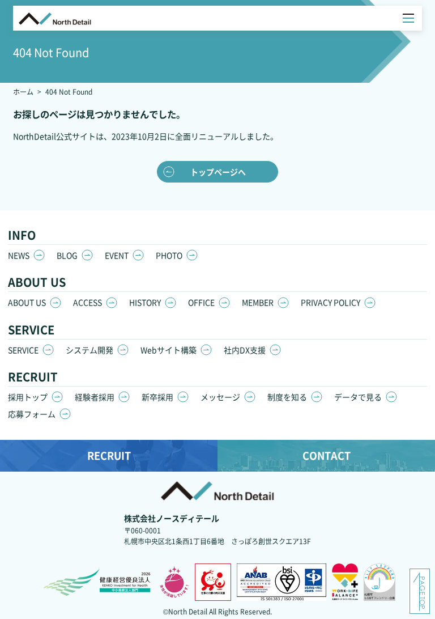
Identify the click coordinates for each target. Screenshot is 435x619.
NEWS (18, 255)
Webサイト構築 (168, 349)
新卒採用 (157, 396)
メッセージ (220, 396)
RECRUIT (109, 455)
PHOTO (169, 255)
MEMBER (258, 302)
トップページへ (218, 171)
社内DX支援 (245, 349)
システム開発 (89, 349)
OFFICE (201, 302)
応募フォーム (32, 413)
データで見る (358, 396)
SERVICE (23, 349)
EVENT (117, 255)
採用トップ (28, 396)
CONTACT (326, 455)
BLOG (67, 255)
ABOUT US (27, 302)
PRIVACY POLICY (330, 302)
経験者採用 (94, 396)
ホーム (23, 91)
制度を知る (287, 396)
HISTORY (145, 302)
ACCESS (87, 302)
